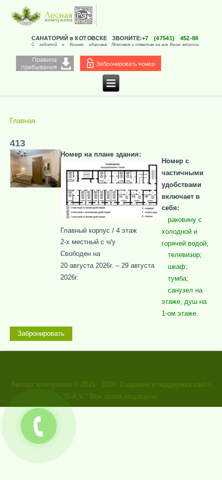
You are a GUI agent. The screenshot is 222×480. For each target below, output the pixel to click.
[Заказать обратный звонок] (39, 426)
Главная (22, 121)
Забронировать (41, 333)
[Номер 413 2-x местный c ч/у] (35, 186)
